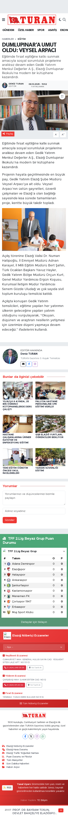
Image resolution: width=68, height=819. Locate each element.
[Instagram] (35, 364)
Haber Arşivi (12, 767)
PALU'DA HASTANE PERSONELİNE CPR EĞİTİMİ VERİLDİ (46, 404)
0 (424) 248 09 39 (15, 668)
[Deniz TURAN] (10, 356)
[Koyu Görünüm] (60, 20)
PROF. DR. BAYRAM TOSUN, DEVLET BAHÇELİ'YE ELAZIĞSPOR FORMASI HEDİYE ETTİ (34, 813)
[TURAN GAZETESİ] (32, 19)
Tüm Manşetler (14, 760)
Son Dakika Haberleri (17, 763)
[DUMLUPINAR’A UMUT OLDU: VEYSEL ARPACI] (34, 110)
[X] (31, 736)
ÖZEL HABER (26, 30)
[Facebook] (29, 364)
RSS (8, 787)
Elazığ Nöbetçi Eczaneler (20, 746)
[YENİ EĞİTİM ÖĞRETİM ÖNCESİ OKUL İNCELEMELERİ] (18, 457)
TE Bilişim (42, 800)
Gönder (10, 520)
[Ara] (64, 20)
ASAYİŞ (52, 30)
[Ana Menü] (3, 19)
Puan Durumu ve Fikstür (19, 757)
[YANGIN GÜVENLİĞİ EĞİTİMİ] (50, 457)
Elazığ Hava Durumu (17, 749)
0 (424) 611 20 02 (15, 685)
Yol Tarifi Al (36, 668)
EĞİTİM (22, 39)
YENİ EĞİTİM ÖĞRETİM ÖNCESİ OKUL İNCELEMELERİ (15, 470)
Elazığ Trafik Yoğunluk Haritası (22, 753)
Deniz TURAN (29, 354)
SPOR (40, 30)
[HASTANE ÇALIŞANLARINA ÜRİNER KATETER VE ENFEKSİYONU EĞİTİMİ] (18, 423)
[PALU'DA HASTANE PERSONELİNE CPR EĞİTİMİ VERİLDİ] (50, 390)
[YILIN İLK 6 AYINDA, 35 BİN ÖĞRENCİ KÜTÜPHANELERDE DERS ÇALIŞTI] (18, 390)
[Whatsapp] (42, 736)
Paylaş (9, 134)
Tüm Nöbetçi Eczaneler (35, 703)
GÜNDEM (8, 30)
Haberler (8, 39)
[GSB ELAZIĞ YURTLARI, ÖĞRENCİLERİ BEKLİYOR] (50, 423)
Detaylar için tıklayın (34, 622)
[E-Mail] (23, 364)
